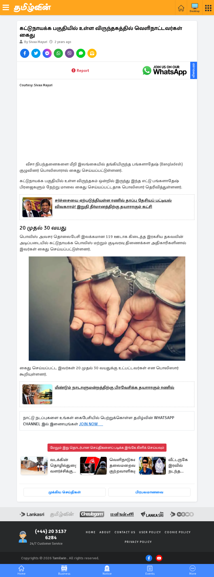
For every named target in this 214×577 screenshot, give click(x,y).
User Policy (150, 532)
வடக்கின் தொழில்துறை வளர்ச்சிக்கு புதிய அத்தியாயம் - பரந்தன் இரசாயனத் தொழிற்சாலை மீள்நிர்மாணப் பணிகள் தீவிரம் (64, 466)
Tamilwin (59, 558)
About (105, 532)
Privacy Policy (138, 542)
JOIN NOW (91, 424)
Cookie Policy (178, 532)
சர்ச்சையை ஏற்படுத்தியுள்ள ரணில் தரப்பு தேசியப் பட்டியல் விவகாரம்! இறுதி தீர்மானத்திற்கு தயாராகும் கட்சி (113, 203)
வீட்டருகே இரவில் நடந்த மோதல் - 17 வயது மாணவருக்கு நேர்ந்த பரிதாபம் (181, 466)
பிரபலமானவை (149, 492)
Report (83, 70)
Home (91, 532)
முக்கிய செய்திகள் (65, 492)
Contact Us (125, 532)
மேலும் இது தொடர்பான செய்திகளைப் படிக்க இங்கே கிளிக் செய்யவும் (107, 447)
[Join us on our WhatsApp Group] (164, 70)
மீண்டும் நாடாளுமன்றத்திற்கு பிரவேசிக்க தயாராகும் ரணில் (114, 387)
